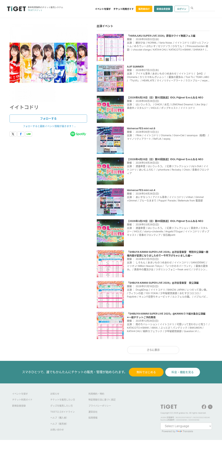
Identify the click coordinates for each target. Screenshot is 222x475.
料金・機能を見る (183, 372)
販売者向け (144, 8)
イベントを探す (103, 8)
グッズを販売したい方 (61, 405)
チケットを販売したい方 (62, 399)
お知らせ (54, 393)
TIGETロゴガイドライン (62, 411)
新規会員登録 (163, 8)
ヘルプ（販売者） (59, 423)
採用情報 (92, 417)
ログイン (181, 8)
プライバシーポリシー (99, 405)
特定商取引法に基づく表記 (102, 399)
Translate (188, 431)
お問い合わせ (57, 429)
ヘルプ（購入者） (59, 417)
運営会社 (92, 411)
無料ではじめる (146, 372)
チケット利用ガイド (123, 8)
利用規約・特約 (96, 393)
